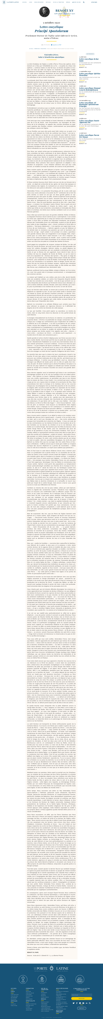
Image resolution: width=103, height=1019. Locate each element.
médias (43, 999)
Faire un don (77, 2)
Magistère (43, 48)
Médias (68, 2)
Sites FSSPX (94, 2)
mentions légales (59, 1011)
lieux (13, 991)
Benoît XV (65, 10)
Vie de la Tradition (58, 2)
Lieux (30, 2)
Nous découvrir (38, 2)
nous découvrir (62, 988)
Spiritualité (30, 1001)
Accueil (24, 2)
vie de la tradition (44, 989)
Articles (48, 2)
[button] (84, 2)
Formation (37, 48)
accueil (31, 48)
